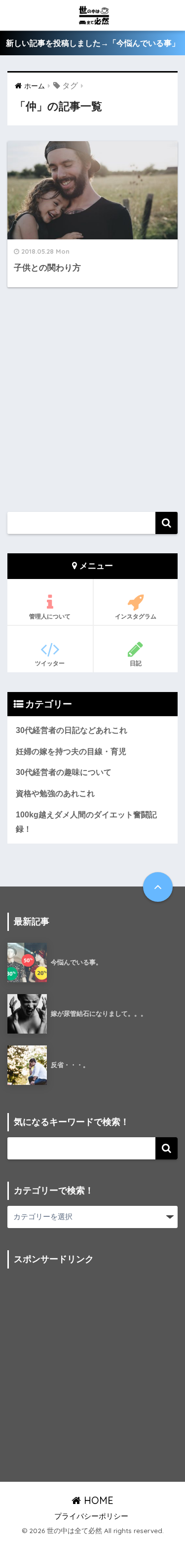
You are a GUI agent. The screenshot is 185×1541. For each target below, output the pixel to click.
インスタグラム (135, 616)
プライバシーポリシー (91, 1516)
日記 (136, 663)
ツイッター (50, 663)
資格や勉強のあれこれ (55, 793)
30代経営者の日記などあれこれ (71, 730)
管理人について (50, 616)
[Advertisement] (92, 400)
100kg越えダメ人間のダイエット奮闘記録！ (86, 821)
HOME (97, 1500)
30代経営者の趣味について (63, 772)
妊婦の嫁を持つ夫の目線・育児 (71, 751)
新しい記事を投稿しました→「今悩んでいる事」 (93, 43)
